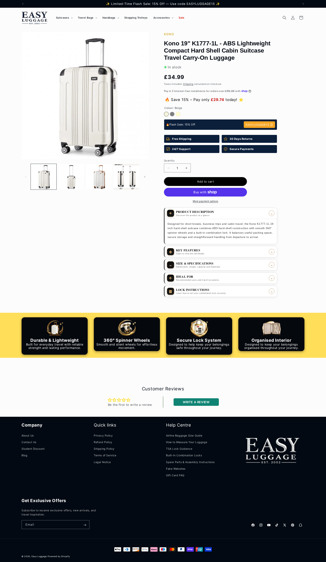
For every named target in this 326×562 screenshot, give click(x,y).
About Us (28, 435)
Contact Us (29, 442)
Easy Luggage (39, 556)
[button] (64, 17)
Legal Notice (102, 462)
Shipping (188, 84)
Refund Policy (103, 442)
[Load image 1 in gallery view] (43, 177)
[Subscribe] (84, 525)
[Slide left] (26, 177)
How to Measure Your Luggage (186, 442)
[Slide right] (145, 177)
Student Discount (33, 448)
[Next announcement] (303, 3)
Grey (172, 114)
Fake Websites (175, 468)
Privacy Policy (103, 435)
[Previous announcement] (23, 3)
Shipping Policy (104, 448)
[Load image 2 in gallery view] (71, 177)
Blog (24, 455)
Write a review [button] (196, 402)
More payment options (205, 201)
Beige (166, 114)
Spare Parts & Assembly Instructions (190, 462)
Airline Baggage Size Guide (184, 435)
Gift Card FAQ (175, 475)
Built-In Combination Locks (184, 455)
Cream (178, 114)
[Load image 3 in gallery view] (99, 177)
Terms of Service (105, 455)
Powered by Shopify (59, 556)
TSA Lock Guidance (179, 448)
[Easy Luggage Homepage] (34, 17)
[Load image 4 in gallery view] (126, 177)
